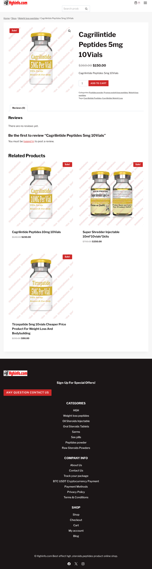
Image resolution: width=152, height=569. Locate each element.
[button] (69, 31)
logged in (28, 141)
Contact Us (76, 470)
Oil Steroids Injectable (76, 421)
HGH (76, 410)
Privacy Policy (76, 492)
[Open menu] (145, 3)
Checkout (76, 519)
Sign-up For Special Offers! (76, 382)
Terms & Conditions (76, 497)
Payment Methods (76, 486)
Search (87, 8)
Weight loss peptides (76, 415)
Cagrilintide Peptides (92, 98)
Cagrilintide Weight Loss (112, 98)
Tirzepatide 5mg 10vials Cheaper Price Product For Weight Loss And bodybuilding (39, 329)
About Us (76, 465)
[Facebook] (69, 564)
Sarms (76, 431)
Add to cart (98, 83)
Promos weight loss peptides (116, 93)
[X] (76, 564)
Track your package (76, 475)
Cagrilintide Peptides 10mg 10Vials (36, 232)
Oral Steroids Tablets (76, 426)
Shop (76, 514)
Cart (76, 525)
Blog (76, 536)
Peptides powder (96, 93)
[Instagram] (83, 564)
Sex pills (76, 437)
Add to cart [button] (19, 246)
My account (76, 530)
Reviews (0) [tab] (18, 107)
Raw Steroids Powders (76, 447)
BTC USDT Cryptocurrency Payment (76, 481)
